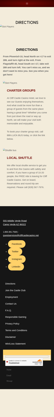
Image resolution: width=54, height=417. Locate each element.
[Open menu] (27, 3)
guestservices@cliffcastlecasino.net (21, 235)
